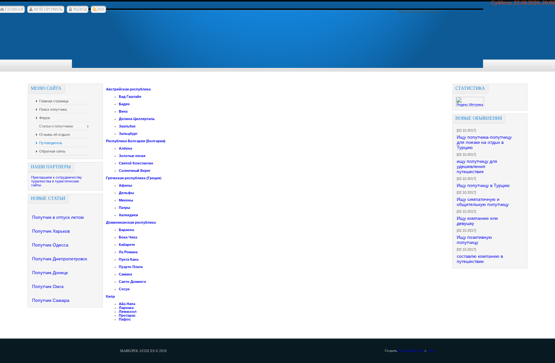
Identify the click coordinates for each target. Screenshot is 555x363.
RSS (100, 9)
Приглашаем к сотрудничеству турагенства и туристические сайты (56, 181)
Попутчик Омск (48, 286)
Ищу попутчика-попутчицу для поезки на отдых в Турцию (484, 142)
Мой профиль (48, 9)
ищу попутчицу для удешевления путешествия (477, 166)
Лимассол (128, 311)
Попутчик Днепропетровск (59, 258)
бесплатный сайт (411, 350)
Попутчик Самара (50, 300)
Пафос (125, 319)
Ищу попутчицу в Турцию (483, 185)
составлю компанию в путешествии (480, 259)
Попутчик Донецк (50, 272)
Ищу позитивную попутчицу (474, 240)
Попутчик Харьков (51, 231)
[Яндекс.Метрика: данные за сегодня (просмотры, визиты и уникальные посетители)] (470, 102)
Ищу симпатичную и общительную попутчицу (483, 202)
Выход (80, 9)
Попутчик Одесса (50, 244)
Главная (14, 9)
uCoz (431, 350)
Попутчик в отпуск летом (58, 217)
